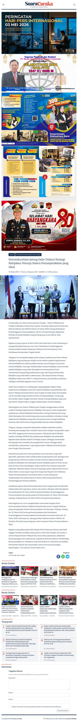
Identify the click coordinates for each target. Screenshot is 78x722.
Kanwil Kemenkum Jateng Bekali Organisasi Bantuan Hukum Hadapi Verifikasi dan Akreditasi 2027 (67, 581)
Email (11, 699)
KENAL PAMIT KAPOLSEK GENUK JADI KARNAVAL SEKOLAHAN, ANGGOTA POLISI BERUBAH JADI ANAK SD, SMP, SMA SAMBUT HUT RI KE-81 (48, 610)
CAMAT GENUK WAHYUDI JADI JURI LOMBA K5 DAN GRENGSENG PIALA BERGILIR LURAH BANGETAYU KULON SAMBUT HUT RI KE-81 (67, 610)
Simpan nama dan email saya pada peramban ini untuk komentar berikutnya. (36, 707)
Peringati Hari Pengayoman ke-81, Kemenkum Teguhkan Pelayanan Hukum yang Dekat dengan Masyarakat (10, 581)
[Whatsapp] (63, 556)
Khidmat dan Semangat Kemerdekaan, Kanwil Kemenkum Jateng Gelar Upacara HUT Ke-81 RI (29, 581)
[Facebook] (58, 556)
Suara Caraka (17, 719)
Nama (11, 693)
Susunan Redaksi (71, 719)
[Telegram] (67, 556)
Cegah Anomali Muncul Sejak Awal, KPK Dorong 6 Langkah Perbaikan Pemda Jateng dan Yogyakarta (10, 609)
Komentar (12, 678)
